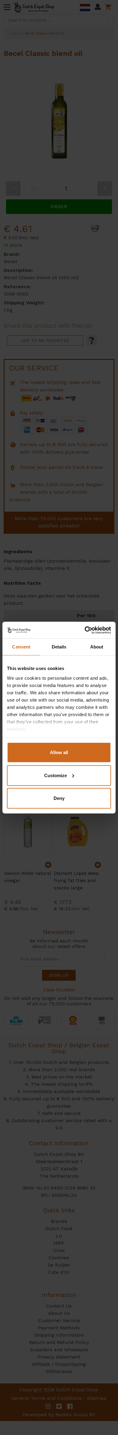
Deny (59, 798)
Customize (55, 775)
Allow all (59, 752)
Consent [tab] (21, 646)
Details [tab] (59, 646)
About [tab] (96, 646)
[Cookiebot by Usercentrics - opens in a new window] (85, 630)
